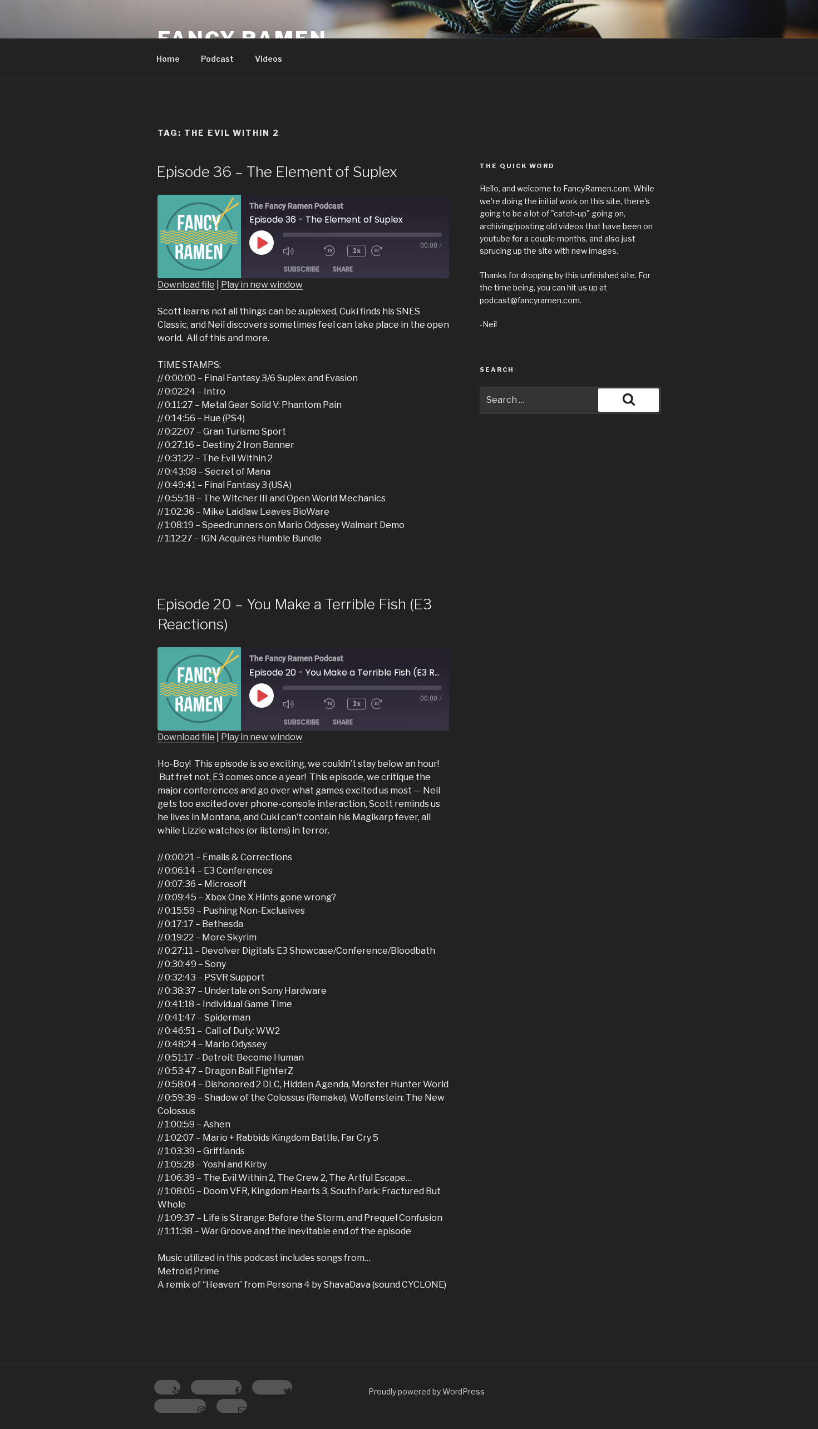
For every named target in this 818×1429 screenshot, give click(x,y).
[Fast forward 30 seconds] (389, 251)
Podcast (217, 58)
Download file (186, 284)
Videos (268, 58)
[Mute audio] (300, 251)
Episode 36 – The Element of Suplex (276, 171)
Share (343, 269)
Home (168, 58)
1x (357, 251)
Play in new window (262, 284)
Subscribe (301, 269)
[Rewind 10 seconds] (333, 251)
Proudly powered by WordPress (426, 1391)
